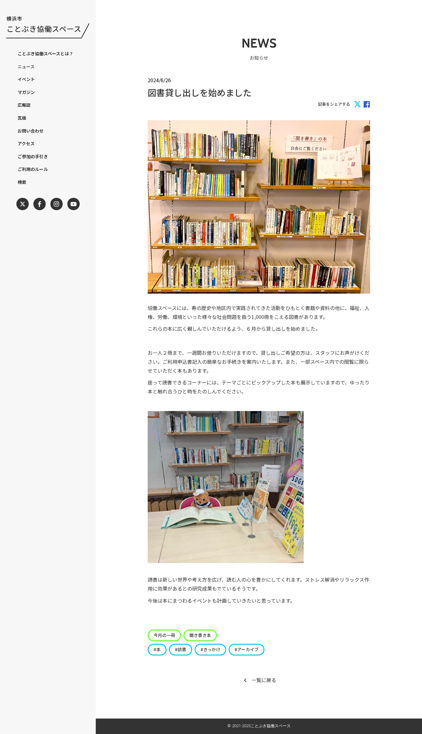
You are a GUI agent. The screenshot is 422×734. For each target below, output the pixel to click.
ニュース (26, 67)
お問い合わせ (31, 131)
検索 (22, 182)
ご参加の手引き (33, 156)
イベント (26, 79)
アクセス (26, 143)
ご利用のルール (33, 169)
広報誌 (24, 105)
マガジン (26, 92)
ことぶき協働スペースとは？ (45, 54)
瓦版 (22, 118)
